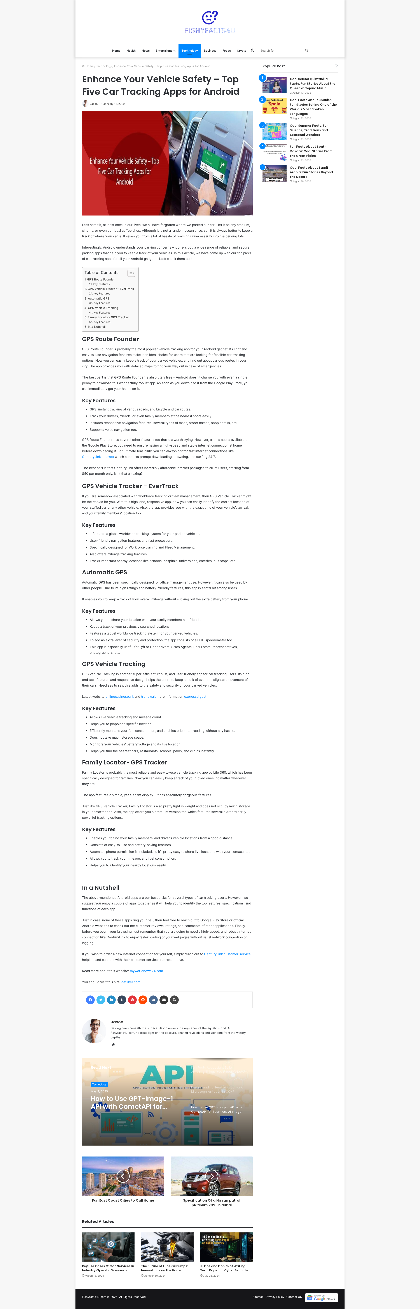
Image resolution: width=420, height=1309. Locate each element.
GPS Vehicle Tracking (103, 308)
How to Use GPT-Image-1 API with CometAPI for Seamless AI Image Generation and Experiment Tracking (136, 1103)
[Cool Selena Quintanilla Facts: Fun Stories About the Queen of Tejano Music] (274, 85)
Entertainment (165, 50)
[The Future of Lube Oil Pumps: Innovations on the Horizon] (167, 1247)
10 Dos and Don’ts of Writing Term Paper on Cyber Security (224, 1268)
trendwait (148, 696)
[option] (167, 1102)
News (146, 50)
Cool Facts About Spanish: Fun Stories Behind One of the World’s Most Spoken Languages (313, 107)
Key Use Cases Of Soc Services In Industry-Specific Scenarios (108, 1268)
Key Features (101, 284)
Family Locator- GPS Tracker (108, 317)
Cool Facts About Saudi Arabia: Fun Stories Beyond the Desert (311, 172)
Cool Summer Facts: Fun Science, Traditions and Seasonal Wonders (309, 130)
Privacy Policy (275, 1296)
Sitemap (258, 1296)
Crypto (241, 50)
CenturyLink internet (98, 457)
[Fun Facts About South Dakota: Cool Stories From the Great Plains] (274, 152)
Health (131, 50)
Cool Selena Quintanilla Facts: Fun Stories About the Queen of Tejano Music (312, 83)
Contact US (294, 1296)
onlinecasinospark (119, 696)
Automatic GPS (98, 298)
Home (116, 50)
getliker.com (130, 982)
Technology (190, 50)
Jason (94, 103)
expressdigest (195, 696)
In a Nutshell (96, 326)
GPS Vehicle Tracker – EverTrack (111, 289)
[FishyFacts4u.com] (210, 22)
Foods (226, 50)
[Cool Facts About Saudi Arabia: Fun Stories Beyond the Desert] (274, 173)
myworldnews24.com (146, 971)
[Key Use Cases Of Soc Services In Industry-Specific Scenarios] (108, 1247)
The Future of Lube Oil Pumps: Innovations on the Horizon (164, 1268)
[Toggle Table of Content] (129, 273)
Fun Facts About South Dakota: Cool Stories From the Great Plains (311, 151)
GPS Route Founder (101, 279)
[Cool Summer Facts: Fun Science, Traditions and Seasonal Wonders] (274, 131)
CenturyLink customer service (227, 954)
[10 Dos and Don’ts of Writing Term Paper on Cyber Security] (226, 1247)
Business (210, 50)
